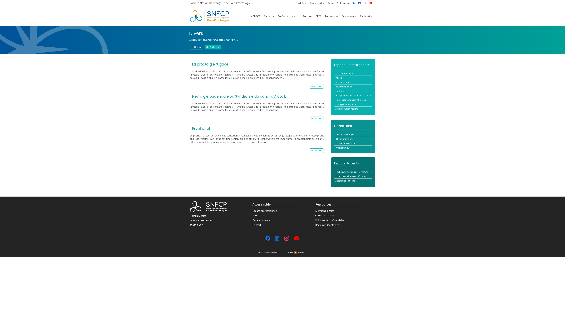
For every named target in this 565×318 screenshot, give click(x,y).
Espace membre (317, 3)
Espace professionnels (264, 210)
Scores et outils (342, 82)
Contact (331, 3)
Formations (331, 16)
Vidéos (338, 77)
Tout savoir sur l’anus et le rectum (351, 171)
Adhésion (302, 3)
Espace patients (261, 220)
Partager (213, 47)
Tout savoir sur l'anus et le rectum (214, 39)
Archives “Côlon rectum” (346, 108)
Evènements (349, 16)
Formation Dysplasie (345, 143)
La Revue (339, 91)
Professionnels (286, 16)
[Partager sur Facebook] (354, 3)
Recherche (345, 3)
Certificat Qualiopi (325, 215)
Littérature (305, 16)
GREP (318, 16)
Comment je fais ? (344, 73)
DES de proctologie (344, 134)
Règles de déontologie (327, 225)
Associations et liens (345, 180)
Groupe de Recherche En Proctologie (353, 95)
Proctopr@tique (342, 147)
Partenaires (367, 16)
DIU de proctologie (344, 139)
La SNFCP (255, 16)
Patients (269, 16)
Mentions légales (324, 210)
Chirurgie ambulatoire (345, 104)
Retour (197, 47)
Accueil (192, 39)
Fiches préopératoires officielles (350, 99)
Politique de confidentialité (329, 220)
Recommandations (344, 86)
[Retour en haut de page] (560, 315)
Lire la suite (316, 86)
